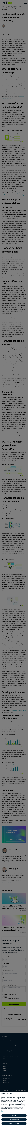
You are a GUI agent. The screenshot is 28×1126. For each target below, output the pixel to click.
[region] (14, 1109)
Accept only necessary (14, 1119)
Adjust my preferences (14, 1123)
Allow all (14, 1115)
